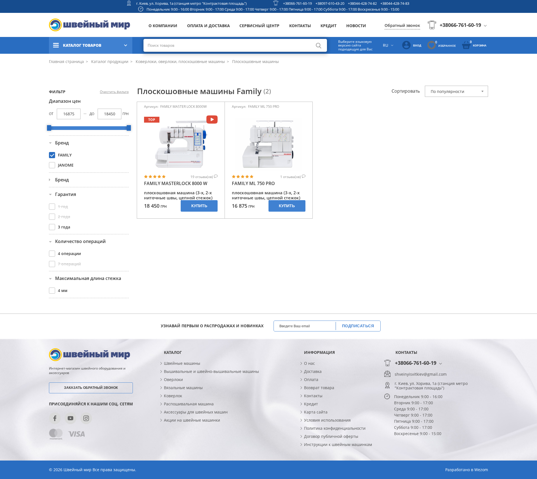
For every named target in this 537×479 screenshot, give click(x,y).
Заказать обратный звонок (91, 388)
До (92, 113)
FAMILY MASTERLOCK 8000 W (175, 183)
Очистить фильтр (114, 92)
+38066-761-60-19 (297, 3)
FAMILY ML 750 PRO (253, 183)
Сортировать (406, 91)
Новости (356, 25)
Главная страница (66, 61)
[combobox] (456, 91)
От (51, 113)
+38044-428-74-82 (362, 3)
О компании (163, 25)
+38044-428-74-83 (394, 3)
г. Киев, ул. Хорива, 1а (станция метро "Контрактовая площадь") (191, 3)
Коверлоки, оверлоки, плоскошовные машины (180, 61)
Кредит (328, 25)
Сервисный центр (259, 25)
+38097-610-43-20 (329, 3)
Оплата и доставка (208, 25)
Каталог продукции (109, 61)
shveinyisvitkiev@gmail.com (421, 374)
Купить (199, 206)
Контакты (300, 25)
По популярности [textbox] (447, 91)
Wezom (481, 469)
